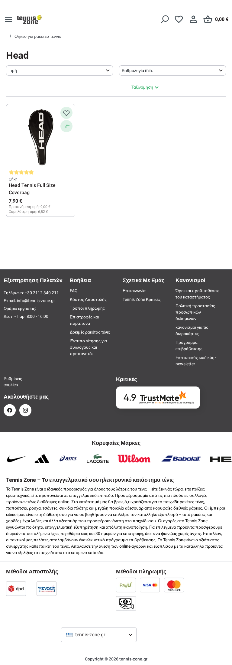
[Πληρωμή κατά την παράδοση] (126, 603)
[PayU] (126, 585)
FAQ (74, 290)
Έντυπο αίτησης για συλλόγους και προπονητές (88, 347)
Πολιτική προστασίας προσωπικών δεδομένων (195, 312)
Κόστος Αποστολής (88, 299)
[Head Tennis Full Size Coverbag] (40, 137)
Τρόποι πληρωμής (87, 308)
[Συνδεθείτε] (193, 19)
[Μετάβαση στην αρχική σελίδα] (29, 19)
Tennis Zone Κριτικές (142, 299)
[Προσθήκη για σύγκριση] (66, 126)
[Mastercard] (174, 585)
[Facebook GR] (10, 410)
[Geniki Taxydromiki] (46, 588)
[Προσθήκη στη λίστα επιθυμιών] (66, 113)
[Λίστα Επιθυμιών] (179, 19)
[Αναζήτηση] (164, 19)
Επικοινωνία (134, 290)
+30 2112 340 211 (42, 292)
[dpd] (16, 588)
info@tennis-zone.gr (36, 300)
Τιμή (13, 70)
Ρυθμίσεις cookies (10, 381)
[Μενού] (8, 19)
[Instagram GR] (25, 410)
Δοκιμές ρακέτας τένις (90, 332)
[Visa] (150, 585)
